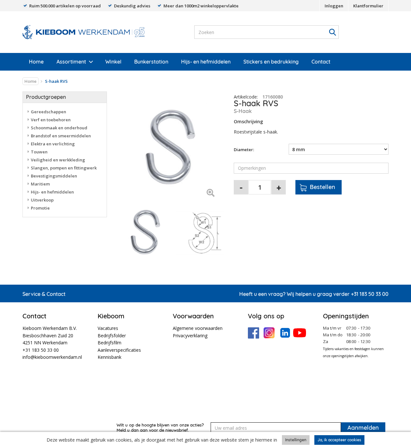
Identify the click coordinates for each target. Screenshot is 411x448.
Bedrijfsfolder (112, 335)
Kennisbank (109, 357)
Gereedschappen (48, 112)
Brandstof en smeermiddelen (61, 136)
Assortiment (71, 61)
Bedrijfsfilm (109, 343)
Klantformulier (368, 6)
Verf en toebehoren (51, 120)
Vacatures (108, 328)
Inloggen (334, 6)
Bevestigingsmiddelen (54, 176)
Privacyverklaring (190, 335)
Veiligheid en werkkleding (58, 160)
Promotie (40, 208)
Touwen (39, 152)
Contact (320, 61)
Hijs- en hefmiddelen (206, 61)
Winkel (113, 61)
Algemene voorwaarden (198, 328)
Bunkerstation (151, 61)
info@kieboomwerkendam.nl (52, 357)
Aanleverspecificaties (119, 350)
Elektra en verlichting (53, 144)
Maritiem (40, 184)
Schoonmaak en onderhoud (59, 128)
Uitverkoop (42, 200)
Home (36, 61)
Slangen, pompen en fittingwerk (64, 168)
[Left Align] (210, 193)
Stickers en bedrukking (271, 61)
